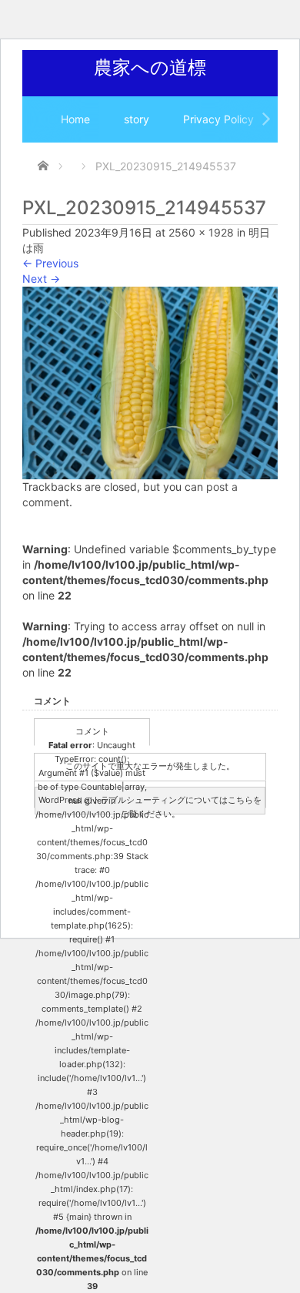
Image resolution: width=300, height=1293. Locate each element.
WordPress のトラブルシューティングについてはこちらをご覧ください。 (150, 804)
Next (41, 278)
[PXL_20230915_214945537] (150, 381)
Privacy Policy (218, 119)
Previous (50, 263)
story (136, 119)
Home (75, 119)
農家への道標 (150, 67)
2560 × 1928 (201, 232)
